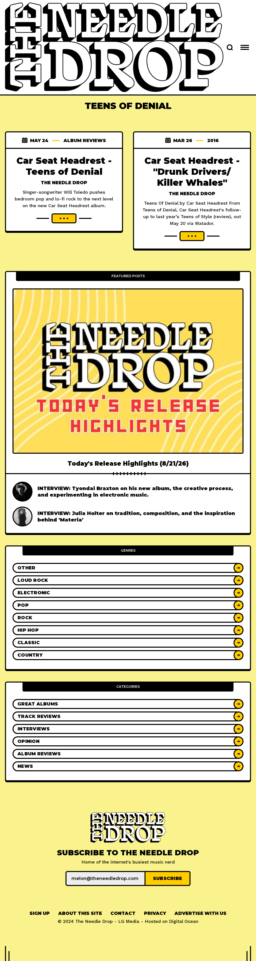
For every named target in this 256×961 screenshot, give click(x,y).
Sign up (40, 913)
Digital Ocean (183, 921)
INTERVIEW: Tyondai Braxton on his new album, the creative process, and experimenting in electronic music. (135, 491)
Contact (123, 913)
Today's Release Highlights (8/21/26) (128, 463)
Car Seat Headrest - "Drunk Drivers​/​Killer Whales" (192, 171)
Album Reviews (85, 140)
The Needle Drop (64, 182)
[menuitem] (40, 913)
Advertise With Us (200, 913)
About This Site (80, 913)
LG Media (128, 921)
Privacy (155, 913)
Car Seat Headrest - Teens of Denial (64, 166)
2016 (213, 140)
